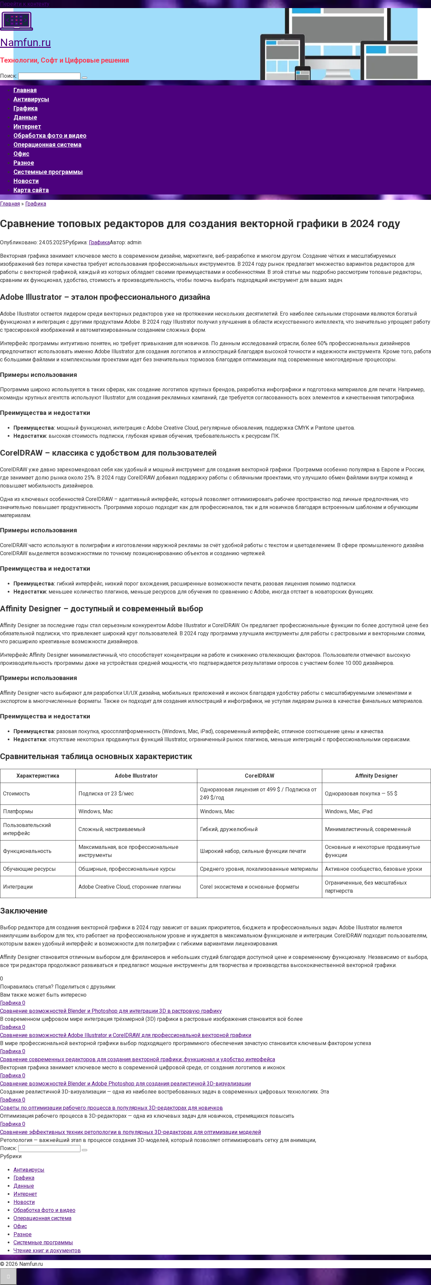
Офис (21, 153)
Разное (23, 162)
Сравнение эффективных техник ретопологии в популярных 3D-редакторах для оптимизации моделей (130, 1132)
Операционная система (47, 144)
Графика (25, 108)
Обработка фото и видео (50, 135)
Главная (25, 90)
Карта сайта (31, 189)
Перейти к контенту (24, 4)
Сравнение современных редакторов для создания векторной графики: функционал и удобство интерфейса (137, 1059)
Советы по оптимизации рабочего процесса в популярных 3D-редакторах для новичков (111, 1108)
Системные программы (48, 171)
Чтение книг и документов (47, 1250)
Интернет (27, 126)
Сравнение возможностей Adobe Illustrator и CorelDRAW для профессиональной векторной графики (125, 1035)
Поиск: (9, 76)
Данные (25, 117)
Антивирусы (31, 99)
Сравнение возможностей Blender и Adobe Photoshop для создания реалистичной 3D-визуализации (125, 1083)
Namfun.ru (25, 42)
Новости (26, 180)
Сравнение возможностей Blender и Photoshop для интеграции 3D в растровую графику (111, 1011)
